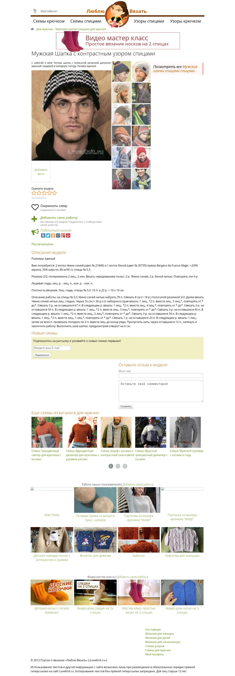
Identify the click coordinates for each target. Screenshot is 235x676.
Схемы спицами (85, 21)
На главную (153, 629)
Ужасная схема (34, 193)
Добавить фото (41, 172)
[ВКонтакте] (43, 235)
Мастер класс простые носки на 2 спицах (138, 610)
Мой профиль (154, 654)
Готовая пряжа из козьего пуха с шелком (95, 518)
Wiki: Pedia (52, 515)
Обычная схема (44, 193)
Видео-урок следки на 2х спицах (95, 610)
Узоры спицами (149, 21)
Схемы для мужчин (158, 650)
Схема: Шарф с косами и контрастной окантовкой (117, 453)
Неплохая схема (39, 193)
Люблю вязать (32, 28)
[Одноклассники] (53, 235)
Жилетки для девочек (95, 555)
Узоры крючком (185, 21)
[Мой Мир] (58, 235)
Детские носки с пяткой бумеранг (52, 610)
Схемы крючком (49, 21)
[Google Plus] (63, 235)
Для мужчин (44, 29)
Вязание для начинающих (162, 642)
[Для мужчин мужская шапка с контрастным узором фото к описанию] (71, 115)
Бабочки (139, 555)
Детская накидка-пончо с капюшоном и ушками (52, 557)
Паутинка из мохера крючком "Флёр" (138, 518)
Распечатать (42, 244)
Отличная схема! (54, 193)
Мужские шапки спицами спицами (175, 68)
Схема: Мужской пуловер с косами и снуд (186, 453)
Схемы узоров (154, 646)
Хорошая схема (49, 193)
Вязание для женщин (159, 634)
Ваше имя (125, 371)
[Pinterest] (68, 235)
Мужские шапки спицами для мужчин (81, 29)
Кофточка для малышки (182, 555)
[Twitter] (48, 235)
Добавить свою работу (59, 218)
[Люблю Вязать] (117, 15)
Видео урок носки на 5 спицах (182, 610)
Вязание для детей (157, 638)
